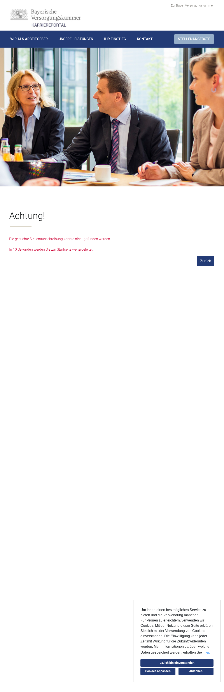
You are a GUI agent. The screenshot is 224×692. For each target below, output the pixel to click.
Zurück (205, 261)
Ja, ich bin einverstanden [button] (177, 663)
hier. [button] (206, 652)
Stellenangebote (194, 39)
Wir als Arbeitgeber (29, 39)
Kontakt (145, 39)
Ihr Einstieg (115, 39)
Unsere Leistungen (76, 39)
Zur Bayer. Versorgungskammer (192, 5)
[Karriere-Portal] (45, 18)
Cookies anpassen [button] (158, 671)
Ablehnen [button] (196, 671)
